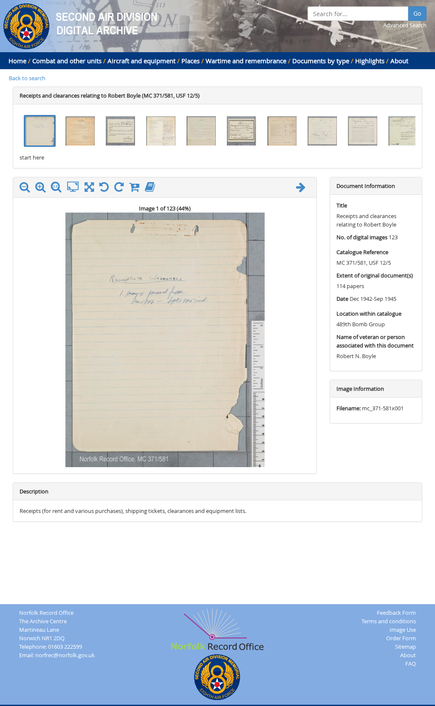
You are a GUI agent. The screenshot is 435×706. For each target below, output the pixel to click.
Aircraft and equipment (141, 60)
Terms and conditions (389, 621)
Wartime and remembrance (246, 60)
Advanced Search (405, 25)
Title (341, 205)
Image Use (403, 629)
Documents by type (320, 60)
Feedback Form (396, 612)
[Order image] (136, 189)
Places (190, 60)
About (399, 60)
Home (17, 60)
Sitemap (405, 646)
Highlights (369, 60)
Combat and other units (67, 60)
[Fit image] (75, 187)
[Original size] (58, 187)
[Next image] (303, 189)
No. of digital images (361, 237)
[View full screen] (89, 189)
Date (342, 299)
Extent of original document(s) (374, 275)
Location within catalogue (368, 313)
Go (417, 13)
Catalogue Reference (362, 252)
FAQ (410, 663)
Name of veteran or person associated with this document (375, 341)
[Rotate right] (121, 189)
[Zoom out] (27, 189)
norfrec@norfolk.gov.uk (65, 655)
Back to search (27, 78)
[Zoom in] (42, 189)
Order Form (401, 638)
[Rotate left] (106, 189)
